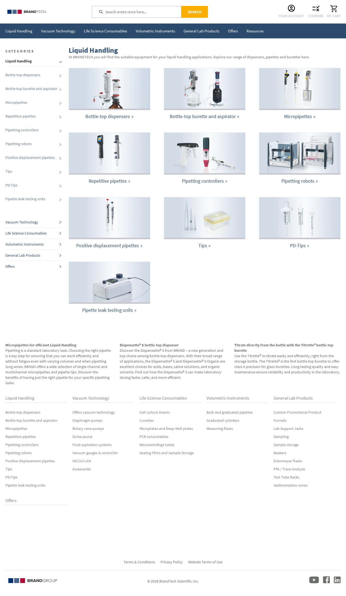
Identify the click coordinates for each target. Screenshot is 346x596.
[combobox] (143, 12)
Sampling (281, 436)
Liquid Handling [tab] (18, 61)
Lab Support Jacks (288, 428)
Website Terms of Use (205, 562)
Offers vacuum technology (93, 412)
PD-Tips (11, 185)
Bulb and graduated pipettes (230, 412)
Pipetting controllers (22, 130)
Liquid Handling (19, 398)
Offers (10, 266)
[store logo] (45, 12)
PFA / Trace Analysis (289, 469)
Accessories (81, 469)
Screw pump (82, 436)
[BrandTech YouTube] (314, 582)
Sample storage (286, 444)
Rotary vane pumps (88, 428)
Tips (8, 171)
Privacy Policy (172, 562)
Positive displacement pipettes (30, 157)
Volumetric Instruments (24, 244)
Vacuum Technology (21, 222)
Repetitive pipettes (20, 116)
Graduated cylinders (223, 420)
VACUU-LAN (81, 460)
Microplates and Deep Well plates (166, 428)
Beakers (280, 452)
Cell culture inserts (154, 412)
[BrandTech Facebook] (326, 582)
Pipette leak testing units (25, 198)
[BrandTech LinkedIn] (337, 582)
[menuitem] (18, 31)
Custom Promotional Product (297, 412)
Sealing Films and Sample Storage (166, 452)
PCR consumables (153, 436)
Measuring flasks (220, 428)
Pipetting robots (18, 143)
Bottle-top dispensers (22, 74)
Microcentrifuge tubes (156, 444)
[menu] (134, 31)
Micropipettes (16, 102)
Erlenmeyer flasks (288, 460)
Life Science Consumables (26, 233)
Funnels (280, 420)
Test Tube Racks (286, 477)
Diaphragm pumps (87, 420)
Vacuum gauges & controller (95, 452)
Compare (316, 16)
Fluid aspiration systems (92, 444)
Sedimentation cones (291, 485)
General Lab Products (22, 255)
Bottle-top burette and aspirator (31, 88)
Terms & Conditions (139, 562)
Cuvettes (146, 420)
